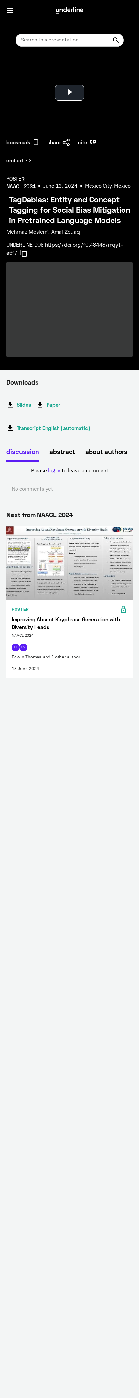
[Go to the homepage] (69, 10)
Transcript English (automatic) (53, 428)
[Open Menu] (10, 10)
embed (14, 160)
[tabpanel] (69, 480)
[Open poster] (17, 68)
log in (54, 471)
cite (82, 142)
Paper (53, 404)
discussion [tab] (22, 451)
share (54, 142)
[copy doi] (27, 253)
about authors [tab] (106, 451)
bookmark (18, 142)
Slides (24, 404)
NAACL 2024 (55, 514)
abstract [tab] (62, 451)
